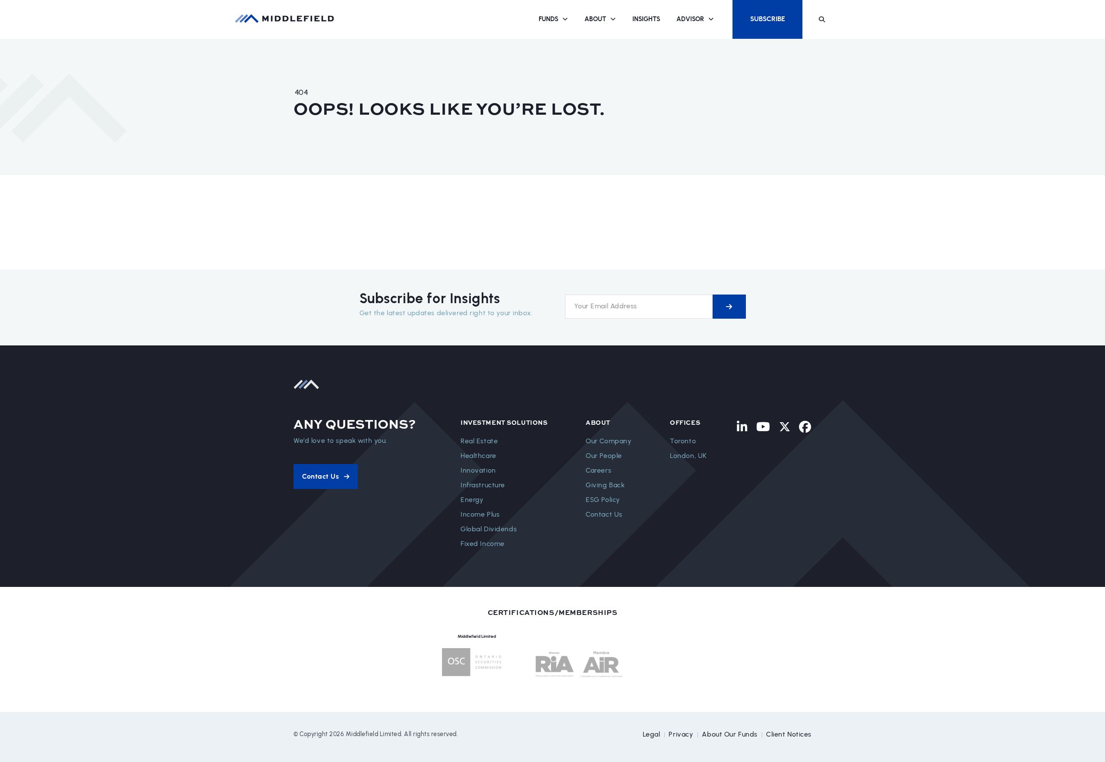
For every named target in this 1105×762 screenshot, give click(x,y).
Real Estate (479, 441)
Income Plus (480, 514)
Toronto (683, 441)
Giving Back (605, 485)
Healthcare (478, 456)
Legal (651, 734)
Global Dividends (489, 529)
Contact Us (604, 514)
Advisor (690, 19)
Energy (472, 499)
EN (845, 19)
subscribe (729, 307)
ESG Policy (603, 499)
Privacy (681, 734)
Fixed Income (483, 543)
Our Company (608, 441)
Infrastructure (483, 485)
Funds (548, 19)
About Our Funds (730, 734)
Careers (598, 470)
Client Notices (788, 734)
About (595, 19)
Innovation (478, 470)
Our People (604, 456)
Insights (646, 19)
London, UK (688, 456)
